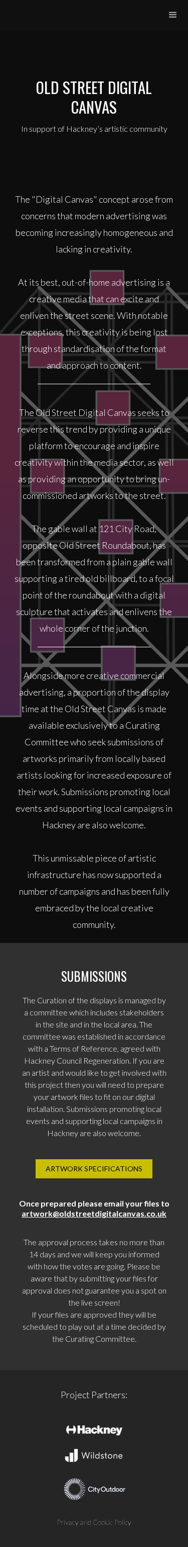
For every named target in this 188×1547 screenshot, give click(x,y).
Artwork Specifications (94, 1168)
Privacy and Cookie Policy (94, 1522)
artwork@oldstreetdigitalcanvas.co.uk (94, 1213)
